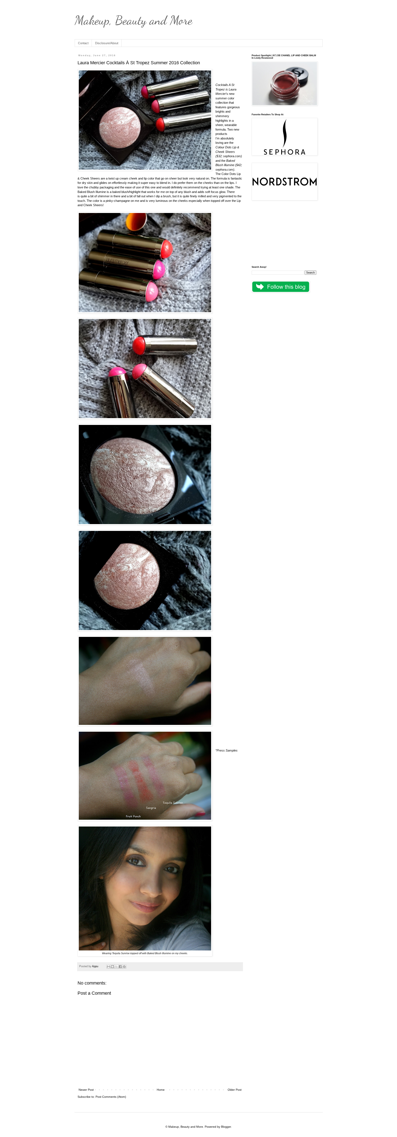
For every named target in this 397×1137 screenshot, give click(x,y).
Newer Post (86, 1089)
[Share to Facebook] (120, 967)
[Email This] (108, 967)
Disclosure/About (106, 43)
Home (161, 1089)
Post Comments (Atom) (111, 1096)
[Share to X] (116, 967)
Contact (83, 43)
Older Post (235, 1089)
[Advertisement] (284, 233)
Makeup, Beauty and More (133, 20)
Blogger (226, 1126)
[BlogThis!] (112, 967)
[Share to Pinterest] (124, 967)
